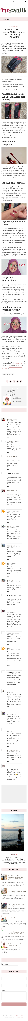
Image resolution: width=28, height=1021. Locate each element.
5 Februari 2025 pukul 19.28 (12, 564)
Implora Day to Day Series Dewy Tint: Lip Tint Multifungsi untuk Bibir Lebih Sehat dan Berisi (16, 932)
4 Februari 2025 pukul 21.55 (13, 420)
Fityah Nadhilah (11, 490)
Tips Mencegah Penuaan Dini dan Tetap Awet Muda (16, 944)
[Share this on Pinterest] (14, 381)
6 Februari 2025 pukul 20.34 (13, 714)
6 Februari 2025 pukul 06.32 (13, 611)
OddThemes (19, 1017)
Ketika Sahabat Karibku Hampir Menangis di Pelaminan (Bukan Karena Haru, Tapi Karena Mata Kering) (15, 878)
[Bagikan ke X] (10, 381)
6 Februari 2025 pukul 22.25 (12, 731)
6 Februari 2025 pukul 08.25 (13, 649)
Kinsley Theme (20, 1015)
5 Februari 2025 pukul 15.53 (13, 491)
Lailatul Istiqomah (12, 750)
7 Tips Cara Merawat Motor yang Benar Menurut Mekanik (16, 918)
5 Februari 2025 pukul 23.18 (13, 581)
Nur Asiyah (10, 526)
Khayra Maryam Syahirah (11, 546)
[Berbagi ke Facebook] (7, 381)
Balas (8, 437)
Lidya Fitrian (10, 611)
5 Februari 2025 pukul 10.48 (13, 457)
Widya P (9, 511)
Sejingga (9, 441)
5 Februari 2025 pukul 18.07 (13, 527)
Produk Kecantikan (14, 26)
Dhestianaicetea (11, 580)
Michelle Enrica (11, 419)
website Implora (17, 363)
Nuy (8, 563)
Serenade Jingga (11, 456)
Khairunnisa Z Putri (12, 648)
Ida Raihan (10, 713)
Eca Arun (9, 691)
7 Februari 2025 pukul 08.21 (13, 766)
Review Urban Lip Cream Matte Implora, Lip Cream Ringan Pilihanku (17, 905)
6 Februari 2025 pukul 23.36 (13, 751)
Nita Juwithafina (11, 765)
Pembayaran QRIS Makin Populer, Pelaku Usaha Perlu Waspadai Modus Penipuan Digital (17, 891)
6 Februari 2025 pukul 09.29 (13, 673)
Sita (8, 730)
